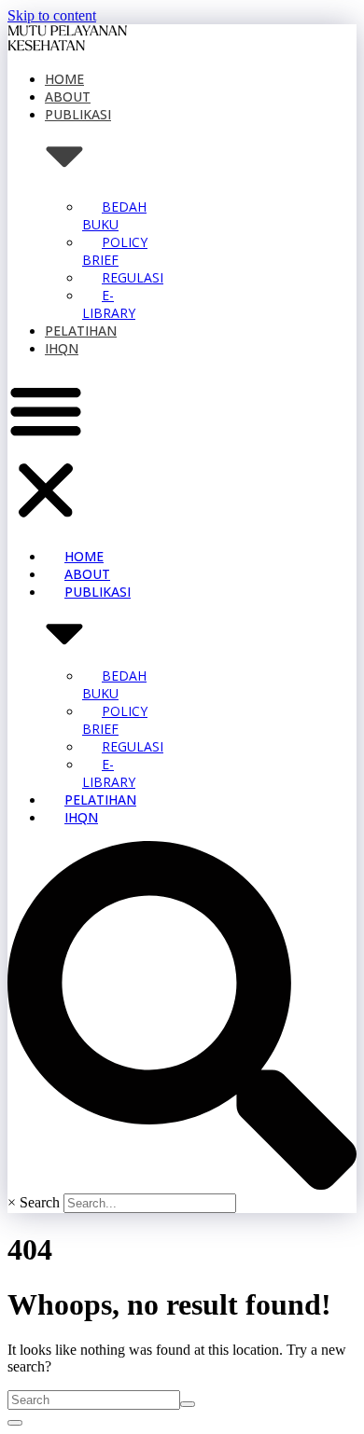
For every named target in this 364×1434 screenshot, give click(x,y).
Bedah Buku (114, 215)
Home (64, 79)
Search (40, 1202)
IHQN (61, 348)
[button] (45, 452)
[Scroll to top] (14, 1423)
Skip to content (51, 15)
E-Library (108, 304)
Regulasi (132, 277)
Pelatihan (81, 330)
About (68, 96)
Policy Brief (114, 251)
